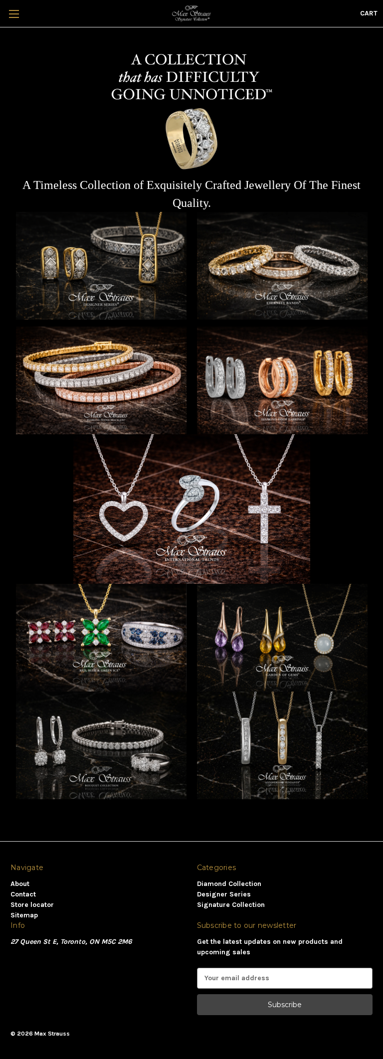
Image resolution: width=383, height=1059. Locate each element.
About (19, 884)
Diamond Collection (229, 884)
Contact (23, 894)
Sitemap (24, 915)
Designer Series (224, 894)
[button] (101, 266)
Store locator (32, 904)
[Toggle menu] (13, 13)
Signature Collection (231, 904)
